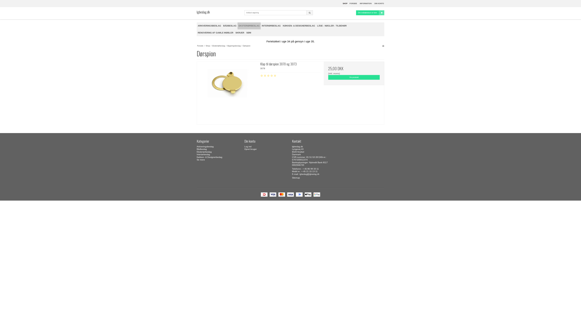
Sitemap (296, 178)
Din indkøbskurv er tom (367, 13)
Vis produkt (354, 77)
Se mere (201, 160)
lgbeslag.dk (203, 12)
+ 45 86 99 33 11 (311, 169)
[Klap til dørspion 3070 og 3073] (227, 92)
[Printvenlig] (383, 46)
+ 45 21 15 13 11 (309, 171)
